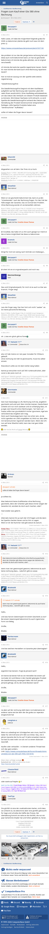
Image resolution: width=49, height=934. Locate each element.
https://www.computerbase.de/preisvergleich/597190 (22, 48)
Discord (17, 902)
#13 (46, 554)
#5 (47, 248)
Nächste (26, 22)
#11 (46, 398)
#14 (46, 596)
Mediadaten (21, 925)
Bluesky (28, 902)
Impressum (5, 925)
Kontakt (12, 925)
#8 (47, 303)
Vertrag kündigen (7, 927)
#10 (46, 350)
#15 (46, 645)
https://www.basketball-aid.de (10, 764)
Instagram (23, 907)
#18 (46, 729)
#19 (46, 778)
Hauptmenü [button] (4, 3)
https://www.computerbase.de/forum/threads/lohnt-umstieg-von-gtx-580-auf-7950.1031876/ (24, 752)
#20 (46, 805)
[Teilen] (43, 35)
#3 (47, 194)
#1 (47, 35)
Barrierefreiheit (19, 927)
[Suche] (47, 3)
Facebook (40, 902)
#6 (47, 266)
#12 (46, 482)
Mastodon (37, 907)
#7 (47, 283)
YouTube (7, 911)
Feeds (6, 902)
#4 (47, 228)
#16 (46, 662)
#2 (47, 165)
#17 (46, 706)
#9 (47, 333)
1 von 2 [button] (17, 22)
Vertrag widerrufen (32, 925)
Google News (9, 907)
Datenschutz (30, 927)
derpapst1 (6, 18)
